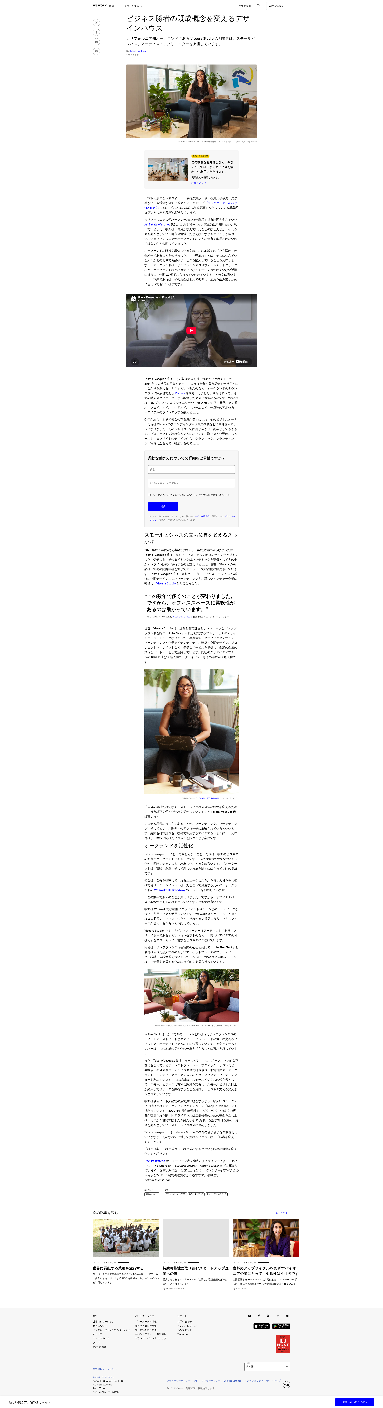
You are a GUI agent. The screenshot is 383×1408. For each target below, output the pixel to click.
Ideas (110, 5)
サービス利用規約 (201, 516)
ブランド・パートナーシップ (150, 1338)
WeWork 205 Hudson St (209, 798)
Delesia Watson (137, 51)
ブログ (96, 1342)
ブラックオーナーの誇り (176, 1194)
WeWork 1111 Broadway (169, 890)
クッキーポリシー (211, 1380)
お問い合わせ (184, 1321)
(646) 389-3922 (103, 1377)
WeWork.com (276, 5)
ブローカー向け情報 (146, 1321)
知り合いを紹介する (146, 1330)
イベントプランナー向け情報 (150, 1334)
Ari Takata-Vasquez (157, 224)
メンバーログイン (187, 1325)
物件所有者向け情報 (146, 1325)
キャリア (97, 1334)
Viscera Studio (166, 583)
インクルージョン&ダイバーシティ (111, 1330)
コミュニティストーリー (104, 1262)
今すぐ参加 (245, 5)
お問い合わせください (355, 1402)
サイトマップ (273, 1380)
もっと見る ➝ (283, 1212)
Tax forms (182, 1334)
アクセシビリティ (253, 1380)
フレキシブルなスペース (217, 1194)
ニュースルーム (101, 1338)
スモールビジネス (196, 1194)
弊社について (100, 1325)
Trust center (99, 1346)
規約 (196, 1380)
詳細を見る (198, 182)
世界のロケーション (103, 1321)
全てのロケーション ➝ (105, 1369)
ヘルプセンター (185, 1330)
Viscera (180, 393)
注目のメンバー (151, 1194)
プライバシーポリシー (179, 1380)
